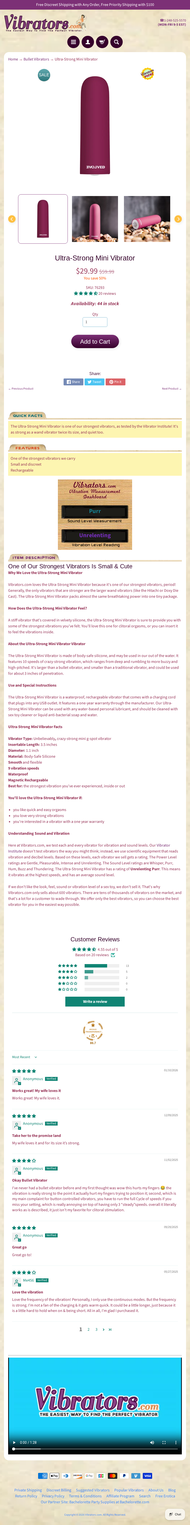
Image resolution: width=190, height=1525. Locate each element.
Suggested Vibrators (93, 1490)
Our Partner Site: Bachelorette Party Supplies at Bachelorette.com (95, 1502)
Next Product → (172, 389)
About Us (156, 1490)
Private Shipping (28, 1490)
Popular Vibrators (129, 1490)
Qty (95, 314)
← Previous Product (20, 389)
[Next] (178, 219)
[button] (86, 293)
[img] (24, 1071)
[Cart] (102, 42)
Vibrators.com (93, 1515)
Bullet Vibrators (36, 59)
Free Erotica (165, 1496)
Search (145, 1496)
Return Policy (26, 1496)
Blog (172, 1490)
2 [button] (89, 1329)
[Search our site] (116, 42)
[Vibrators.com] (49, 23)
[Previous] (12, 219)
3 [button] (96, 1329)
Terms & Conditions (85, 1496)
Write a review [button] (95, 1001)
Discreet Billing (59, 1490)
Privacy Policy (53, 1496)
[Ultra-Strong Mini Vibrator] (43, 219)
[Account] (88, 42)
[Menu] (73, 42)
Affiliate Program (120, 1496)
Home (13, 59)
